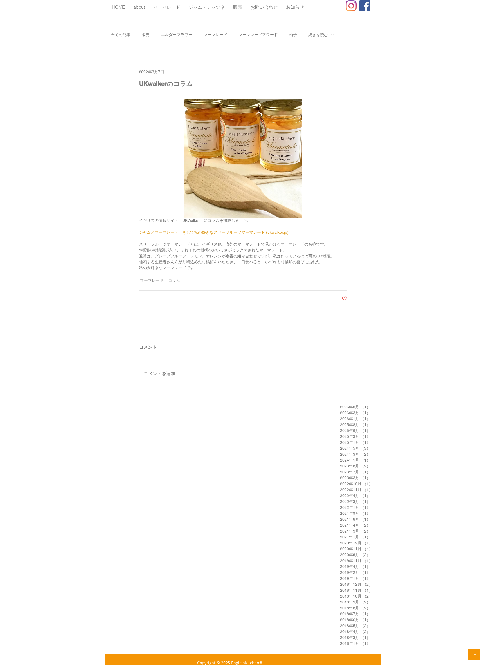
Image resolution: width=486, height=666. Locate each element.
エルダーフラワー (176, 34)
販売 (146, 34)
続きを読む (318, 34)
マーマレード (215, 34)
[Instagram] (351, 5)
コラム (174, 280)
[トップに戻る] (474, 654)
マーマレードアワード (258, 34)
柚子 (293, 34)
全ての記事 (120, 34)
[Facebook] (364, 5)
